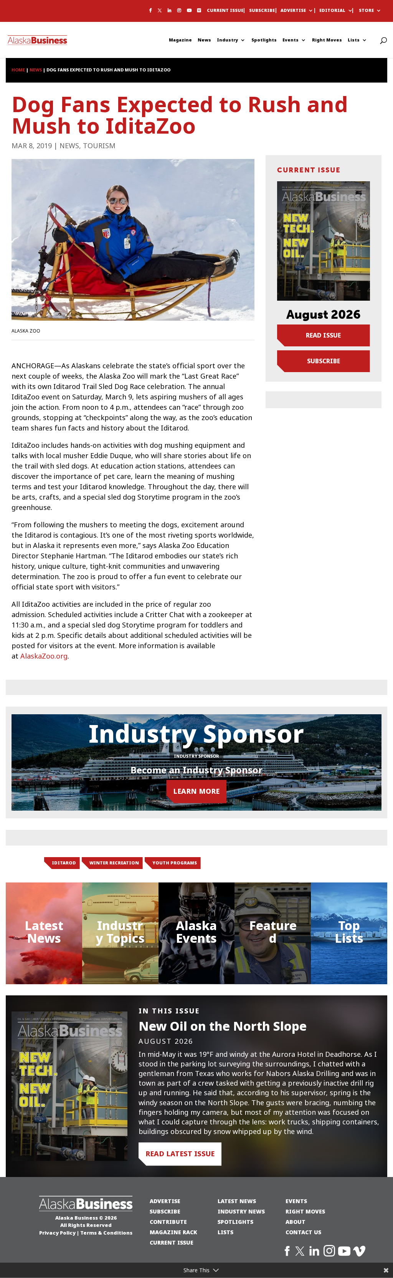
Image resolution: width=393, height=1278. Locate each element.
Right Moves (327, 40)
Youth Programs (174, 863)
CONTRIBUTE (168, 1222)
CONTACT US (303, 1232)
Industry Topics (120, 932)
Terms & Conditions (106, 1233)
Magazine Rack (173, 1232)
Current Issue (225, 10)
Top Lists (349, 932)
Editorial (332, 10)
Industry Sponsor (196, 756)
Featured (273, 932)
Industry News (241, 1211)
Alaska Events (196, 932)
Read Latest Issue (180, 1154)
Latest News (44, 932)
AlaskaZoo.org (44, 656)
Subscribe (262, 10)
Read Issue (323, 335)
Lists (354, 40)
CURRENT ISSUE (171, 1242)
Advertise (293, 10)
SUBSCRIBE (165, 1211)
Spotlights (264, 40)
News (204, 40)
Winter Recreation (114, 863)
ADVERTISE (165, 1201)
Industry (227, 40)
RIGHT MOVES (305, 1211)
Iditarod (64, 863)
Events (290, 40)
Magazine (180, 40)
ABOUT (295, 1222)
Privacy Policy (57, 1233)
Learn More (196, 791)
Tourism (99, 146)
